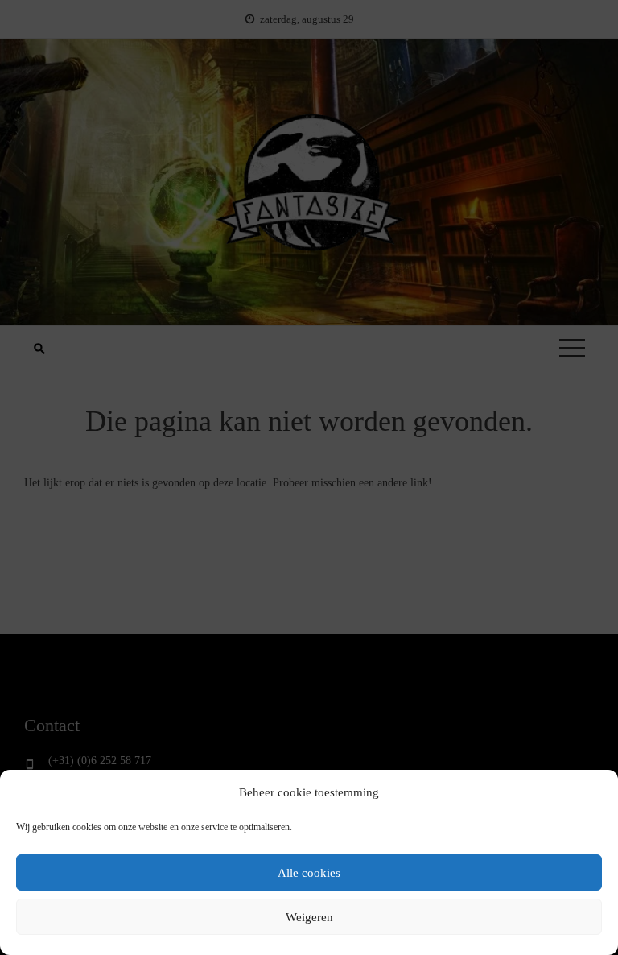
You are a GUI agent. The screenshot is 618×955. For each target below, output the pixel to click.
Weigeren (309, 917)
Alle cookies (309, 872)
